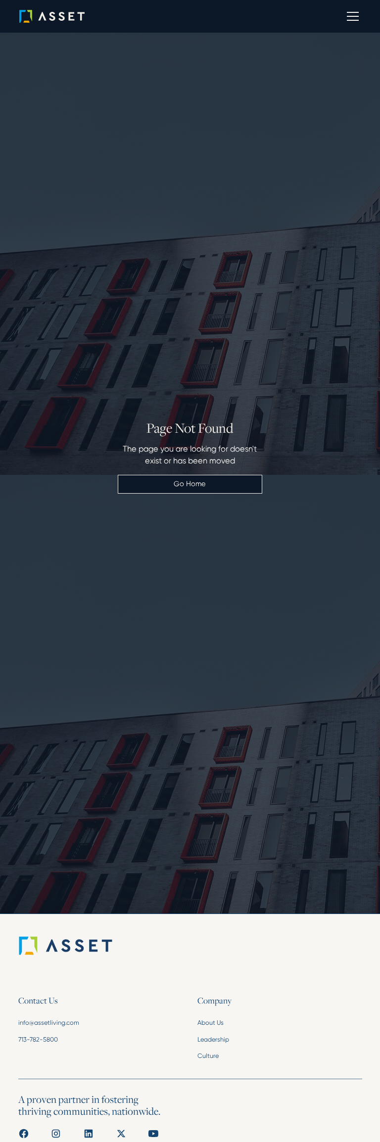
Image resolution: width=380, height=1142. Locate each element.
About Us (210, 1022)
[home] (66, 16)
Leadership (213, 1039)
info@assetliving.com (48, 1022)
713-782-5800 (38, 1039)
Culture (208, 1055)
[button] (351, 16)
